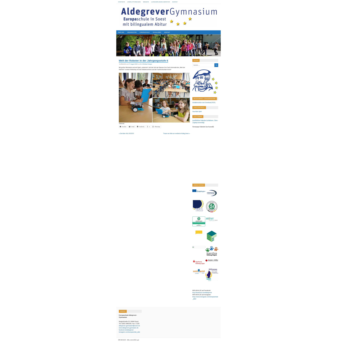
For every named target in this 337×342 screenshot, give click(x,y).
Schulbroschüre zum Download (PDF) (203, 102)
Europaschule (145, 32)
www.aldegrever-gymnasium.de (128, 328)
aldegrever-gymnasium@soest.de (129, 325)
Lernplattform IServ (134, 2)
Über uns (121, 32)
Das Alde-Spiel (197, 111)
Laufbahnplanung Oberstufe (160, 2)
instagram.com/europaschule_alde (129, 332)
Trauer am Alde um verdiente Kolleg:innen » (176, 133)
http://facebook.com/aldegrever (202, 292)
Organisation (132, 32)
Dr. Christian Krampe (146, 64)
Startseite (121, 2)
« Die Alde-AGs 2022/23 (126, 133)
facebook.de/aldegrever (126, 330)
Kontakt (175, 2)
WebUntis (146, 2)
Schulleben (157, 32)
